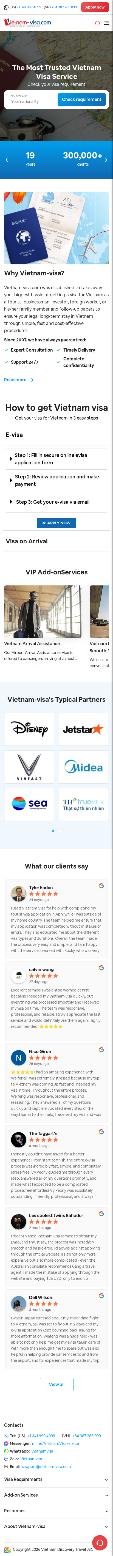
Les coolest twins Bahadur (56, 1215)
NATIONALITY (19, 96)
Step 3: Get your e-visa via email (52, 502)
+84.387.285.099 (64, 7)
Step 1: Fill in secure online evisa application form (51, 459)
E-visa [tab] (14, 435)
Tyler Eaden (41, 887)
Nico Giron (40, 1051)
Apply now (95, 7)
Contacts (14, 1425)
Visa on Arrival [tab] (27, 541)
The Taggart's (43, 1133)
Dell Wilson (40, 1297)
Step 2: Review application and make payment (57, 480)
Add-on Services (21, 1495)
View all (56, 1384)
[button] (56, 459)
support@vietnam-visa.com (46, 1466)
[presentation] (6, 159)
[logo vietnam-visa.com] (27, 22)
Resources (15, 1511)
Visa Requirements (23, 1479)
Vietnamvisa (42, 1451)
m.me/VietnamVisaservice (55, 1443)
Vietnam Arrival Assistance (32, 643)
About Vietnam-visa (25, 1526)
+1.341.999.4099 (29, 7)
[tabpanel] (56, 487)
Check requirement (81, 99)
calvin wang (41, 969)
